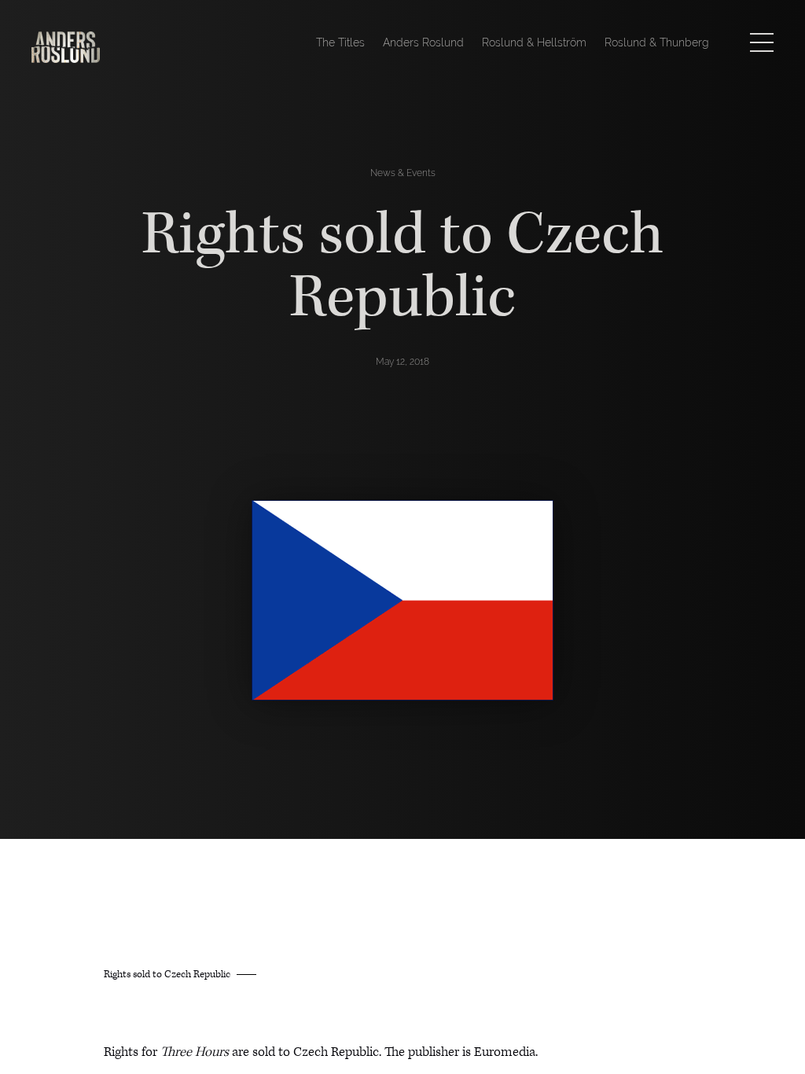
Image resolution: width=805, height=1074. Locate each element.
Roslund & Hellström (534, 42)
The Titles (340, 42)
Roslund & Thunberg (657, 42)
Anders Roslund (423, 42)
